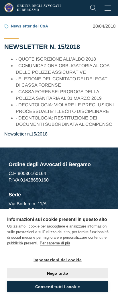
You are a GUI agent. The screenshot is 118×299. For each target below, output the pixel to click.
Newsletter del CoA (29, 26)
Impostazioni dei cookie (58, 260)
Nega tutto (57, 273)
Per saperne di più (55, 243)
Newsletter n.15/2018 (26, 133)
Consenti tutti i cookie (57, 286)
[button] (93, 9)
